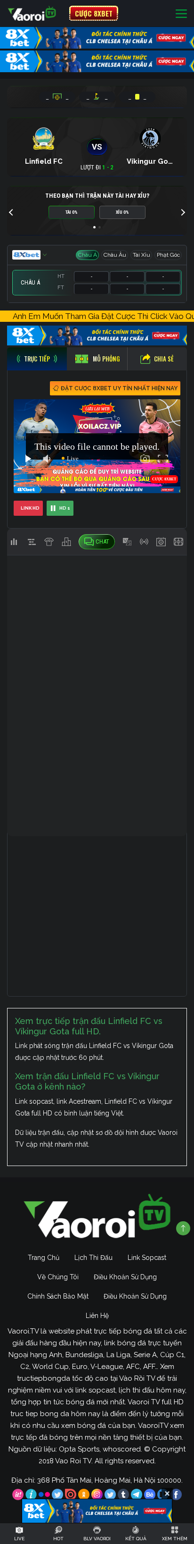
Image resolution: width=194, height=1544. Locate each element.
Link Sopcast (147, 1257)
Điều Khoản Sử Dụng (125, 1277)
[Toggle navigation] (181, 13)
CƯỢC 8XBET (94, 13)
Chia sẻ (164, 358)
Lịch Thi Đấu (93, 1257)
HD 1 (64, 508)
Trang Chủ (43, 1257)
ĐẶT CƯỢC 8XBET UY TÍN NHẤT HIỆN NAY (119, 388)
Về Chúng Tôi (58, 1277)
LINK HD (30, 508)
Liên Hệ (97, 1315)
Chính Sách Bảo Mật (58, 1296)
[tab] (37, 358)
